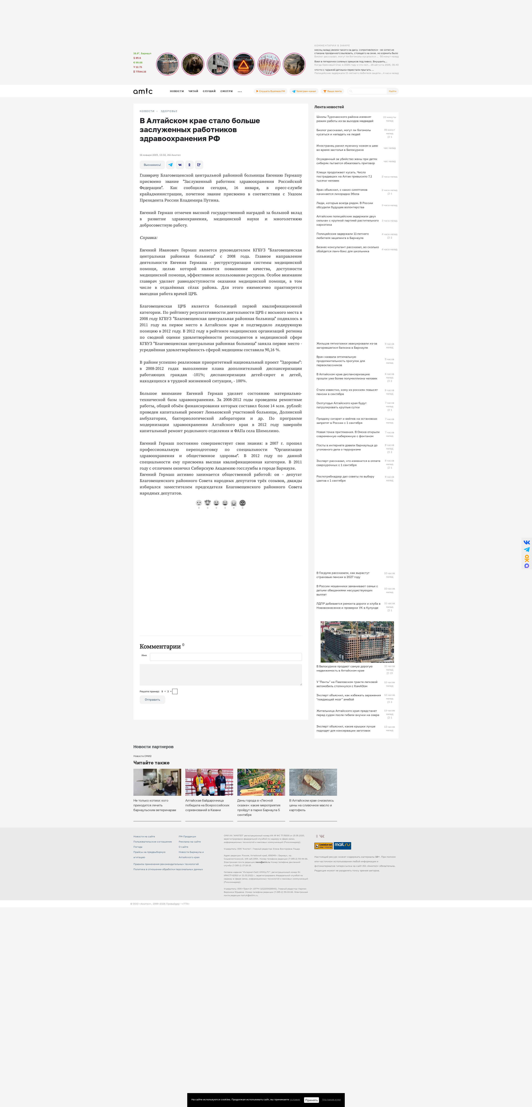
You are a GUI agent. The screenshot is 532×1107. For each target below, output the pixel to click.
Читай (193, 91)
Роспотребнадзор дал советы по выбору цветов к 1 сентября (345, 478)
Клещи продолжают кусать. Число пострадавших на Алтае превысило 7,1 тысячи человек (344, 176)
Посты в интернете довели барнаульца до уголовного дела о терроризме (346, 447)
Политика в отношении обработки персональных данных (168, 869)
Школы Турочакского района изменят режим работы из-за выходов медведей (344, 119)
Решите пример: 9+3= (156, 691)
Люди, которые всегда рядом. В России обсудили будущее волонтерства (344, 205)
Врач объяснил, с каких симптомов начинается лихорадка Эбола (341, 192)
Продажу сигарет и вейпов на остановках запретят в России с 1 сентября (346, 420)
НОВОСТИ (147, 111)
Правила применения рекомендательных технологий (166, 864)
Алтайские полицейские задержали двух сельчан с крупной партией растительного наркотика (347, 220)
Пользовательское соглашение (152, 841)
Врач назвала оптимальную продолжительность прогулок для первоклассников (340, 361)
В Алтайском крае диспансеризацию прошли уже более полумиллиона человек (346, 376)
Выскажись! (152, 164)
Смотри (226, 91)
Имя (144, 655)
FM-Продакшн (187, 836)
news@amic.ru (262, 862)
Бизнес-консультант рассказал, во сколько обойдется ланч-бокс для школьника (347, 249)
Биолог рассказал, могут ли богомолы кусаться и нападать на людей (343, 132)
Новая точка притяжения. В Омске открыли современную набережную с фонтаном (348, 434)
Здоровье (169, 111)
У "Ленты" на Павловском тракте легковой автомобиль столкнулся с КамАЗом (347, 684)
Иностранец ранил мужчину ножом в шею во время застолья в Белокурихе (347, 147)
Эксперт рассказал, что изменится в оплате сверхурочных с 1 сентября (348, 463)
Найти (392, 91)
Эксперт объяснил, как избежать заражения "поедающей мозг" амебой (348, 697)
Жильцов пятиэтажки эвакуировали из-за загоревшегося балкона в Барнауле (346, 345)
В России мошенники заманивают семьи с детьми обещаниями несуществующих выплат (347, 590)
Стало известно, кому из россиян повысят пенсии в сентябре (347, 392)
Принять (311, 1100)
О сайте (183, 846)
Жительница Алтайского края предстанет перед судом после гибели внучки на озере (347, 713)
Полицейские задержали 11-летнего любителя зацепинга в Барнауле (342, 236)
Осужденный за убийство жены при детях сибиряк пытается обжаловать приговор (346, 161)
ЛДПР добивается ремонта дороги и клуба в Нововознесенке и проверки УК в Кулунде (348, 605)
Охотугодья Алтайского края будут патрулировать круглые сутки (341, 405)
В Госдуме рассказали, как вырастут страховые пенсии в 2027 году (342, 575)
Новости (177, 91)
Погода (137, 846)
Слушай (209, 91)
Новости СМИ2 (142, 756)
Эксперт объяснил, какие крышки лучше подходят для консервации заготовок (345, 728)
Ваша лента (334, 91)
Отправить (152, 699)
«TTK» (186, 903)
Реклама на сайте (190, 841)
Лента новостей (329, 107)
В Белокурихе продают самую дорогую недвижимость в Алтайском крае (344, 668)
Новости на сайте (144, 836)
